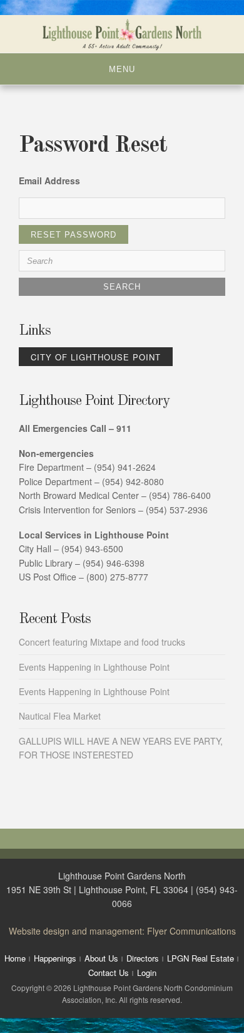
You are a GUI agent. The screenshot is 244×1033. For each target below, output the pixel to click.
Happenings (55, 958)
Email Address (49, 180)
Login (146, 972)
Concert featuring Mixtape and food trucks (102, 642)
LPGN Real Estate (200, 958)
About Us (101, 958)
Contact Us (108, 972)
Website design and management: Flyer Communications (122, 931)
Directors (142, 958)
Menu (122, 69)
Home (15, 958)
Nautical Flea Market (60, 716)
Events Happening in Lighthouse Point (94, 667)
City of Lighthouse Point (96, 357)
